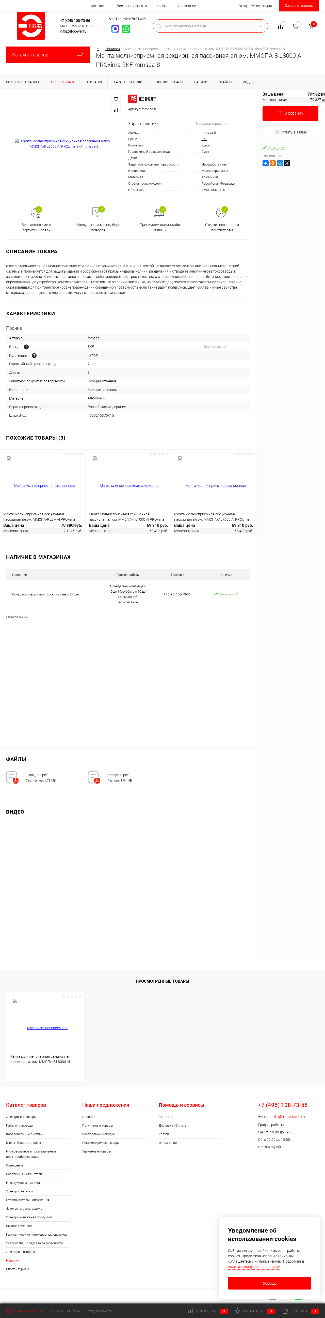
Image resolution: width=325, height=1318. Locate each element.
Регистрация (261, 6)
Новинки (88, 1117)
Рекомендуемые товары (101, 1143)
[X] (287, 163)
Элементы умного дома (24, 1208)
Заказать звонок (299, 6)
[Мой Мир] (280, 163)
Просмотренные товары (162, 981)
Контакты (99, 6)
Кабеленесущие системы (25, 1134)
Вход (243, 6)
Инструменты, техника (23, 1183)
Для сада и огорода (20, 1252)
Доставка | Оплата (132, 6)
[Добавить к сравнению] (116, 110)
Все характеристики (212, 124)
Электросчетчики (19, 1191)
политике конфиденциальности (254, 1267)
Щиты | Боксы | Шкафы (23, 1143)
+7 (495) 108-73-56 (75, 21)
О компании (186, 6)
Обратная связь (27, 1311)
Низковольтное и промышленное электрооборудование (31, 1154)
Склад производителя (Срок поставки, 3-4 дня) (47, 594)
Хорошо (269, 1283)
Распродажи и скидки (98, 1134)
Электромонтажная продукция (29, 1217)
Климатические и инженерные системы (36, 1234)
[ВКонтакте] (266, 163)
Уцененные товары (96, 1151)
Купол (206, 145)
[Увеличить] (64, 144)
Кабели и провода (19, 1125)
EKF (204, 139)
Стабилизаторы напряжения (27, 1200)
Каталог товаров (30, 54)
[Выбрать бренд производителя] (26, 347)
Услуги (162, 6)
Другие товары (215, 347)
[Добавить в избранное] (116, 99)
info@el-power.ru (73, 31)
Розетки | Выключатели (24, 1174)
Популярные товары (97, 1125)
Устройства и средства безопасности (34, 1243)
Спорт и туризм (17, 1269)
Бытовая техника (19, 1226)
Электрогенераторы (21, 1117)
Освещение (14, 1165)
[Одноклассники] (273, 163)
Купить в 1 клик (294, 132)
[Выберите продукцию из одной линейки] (34, 355)
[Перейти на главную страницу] (31, 26)
